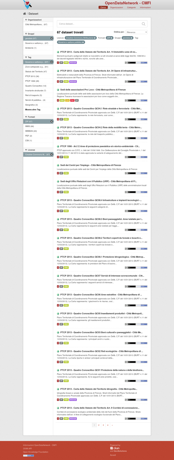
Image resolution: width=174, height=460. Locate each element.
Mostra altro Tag (32, 109)
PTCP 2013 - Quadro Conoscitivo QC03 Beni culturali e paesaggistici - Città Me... (101, 332)
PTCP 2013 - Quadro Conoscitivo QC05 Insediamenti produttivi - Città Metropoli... (101, 313)
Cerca (103, 7)
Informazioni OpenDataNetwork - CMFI (40, 445)
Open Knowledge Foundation (35, 451)
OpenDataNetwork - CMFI (128, 3)
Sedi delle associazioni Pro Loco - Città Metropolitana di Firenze (93, 89)
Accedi (113, 455)
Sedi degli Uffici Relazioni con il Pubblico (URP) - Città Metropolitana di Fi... (98, 181)
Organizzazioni (116, 7)
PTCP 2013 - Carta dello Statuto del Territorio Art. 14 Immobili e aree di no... (98, 51)
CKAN (114, 448)
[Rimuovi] (94, 38)
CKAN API (27, 448)
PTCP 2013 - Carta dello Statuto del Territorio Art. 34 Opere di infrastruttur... (98, 70)
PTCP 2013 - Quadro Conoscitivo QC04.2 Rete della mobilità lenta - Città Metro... (101, 127)
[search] (143, 24)
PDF (72, 100)
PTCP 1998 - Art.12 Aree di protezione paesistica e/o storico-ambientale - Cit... (100, 146)
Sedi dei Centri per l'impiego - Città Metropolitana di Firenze (90, 165)
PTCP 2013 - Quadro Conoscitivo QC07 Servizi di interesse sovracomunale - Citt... (102, 275)
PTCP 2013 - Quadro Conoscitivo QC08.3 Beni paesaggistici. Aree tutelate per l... (101, 219)
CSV (67, 100)
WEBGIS (73, 62)
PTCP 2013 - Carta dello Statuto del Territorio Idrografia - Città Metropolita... (98, 388)
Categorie (131, 7)
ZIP (61, 62)
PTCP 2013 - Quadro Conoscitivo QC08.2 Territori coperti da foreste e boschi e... (101, 237)
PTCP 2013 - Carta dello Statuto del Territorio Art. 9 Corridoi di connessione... (99, 407)
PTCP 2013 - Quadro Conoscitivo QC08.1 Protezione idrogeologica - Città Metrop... (102, 256)
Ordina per (119, 31)
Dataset (33, 13)
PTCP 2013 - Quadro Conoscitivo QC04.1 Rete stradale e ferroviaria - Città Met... (101, 108)
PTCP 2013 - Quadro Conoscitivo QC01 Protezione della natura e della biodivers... (102, 370)
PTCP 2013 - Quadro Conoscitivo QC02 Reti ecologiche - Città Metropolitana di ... (101, 351)
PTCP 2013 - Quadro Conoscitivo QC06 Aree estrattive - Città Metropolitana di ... (101, 294)
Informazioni (145, 7)
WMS (66, 62)
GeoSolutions (120, 451)
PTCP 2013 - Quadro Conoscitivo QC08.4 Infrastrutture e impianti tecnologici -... (101, 200)
